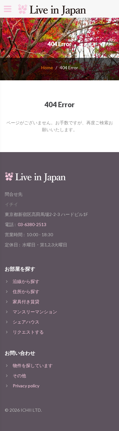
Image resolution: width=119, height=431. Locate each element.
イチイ (11, 204)
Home (47, 67)
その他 (19, 375)
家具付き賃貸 (26, 301)
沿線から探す (26, 281)
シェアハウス (26, 321)
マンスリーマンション (35, 311)
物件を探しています (33, 365)
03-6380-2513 (32, 224)
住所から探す (26, 291)
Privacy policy (26, 385)
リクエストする (28, 332)
